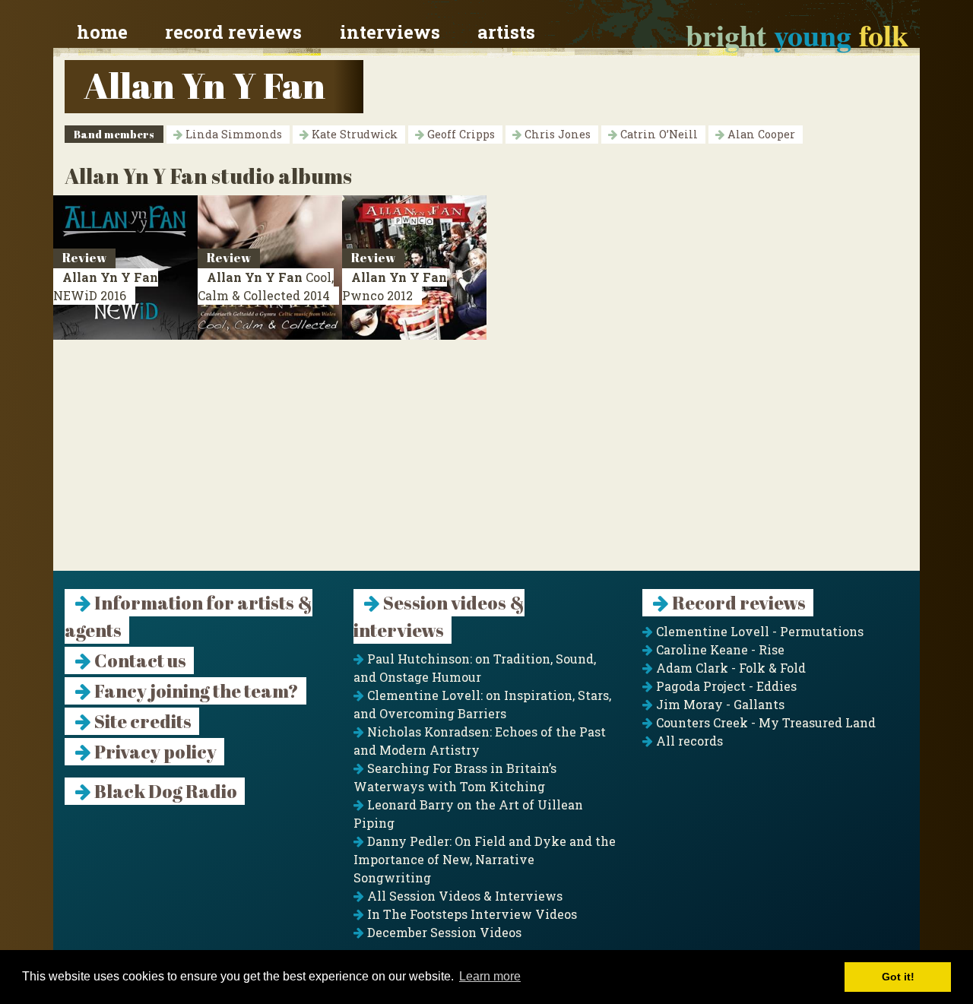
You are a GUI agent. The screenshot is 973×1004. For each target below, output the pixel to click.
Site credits (141, 721)
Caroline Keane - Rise (718, 649)
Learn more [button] (490, 976)
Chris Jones (556, 134)
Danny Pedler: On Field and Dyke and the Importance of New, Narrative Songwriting (484, 859)
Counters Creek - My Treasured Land (764, 722)
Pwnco (394, 286)
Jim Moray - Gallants (718, 704)
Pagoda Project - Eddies (725, 686)
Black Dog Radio (164, 791)
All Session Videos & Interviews (463, 896)
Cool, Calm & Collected (266, 286)
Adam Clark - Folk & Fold (729, 668)
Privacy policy (154, 752)
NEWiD (105, 286)
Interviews (390, 32)
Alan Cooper (759, 134)
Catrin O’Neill (657, 134)
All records (688, 741)
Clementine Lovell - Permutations (758, 631)
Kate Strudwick (353, 134)
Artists (506, 32)
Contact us (138, 660)
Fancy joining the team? (195, 691)
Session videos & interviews (439, 616)
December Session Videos (442, 932)
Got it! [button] (898, 977)
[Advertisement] (486, 464)
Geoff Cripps (459, 134)
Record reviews (233, 32)
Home (102, 32)
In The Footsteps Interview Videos (470, 914)
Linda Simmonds (232, 134)
